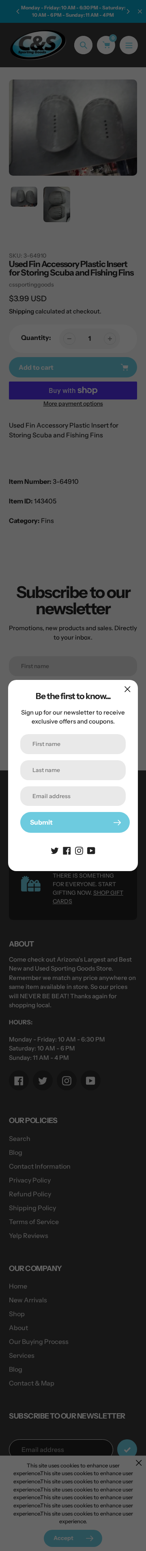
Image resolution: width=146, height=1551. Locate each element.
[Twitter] (55, 850)
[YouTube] (91, 850)
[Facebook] (67, 850)
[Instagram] (79, 850)
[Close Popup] (127, 689)
